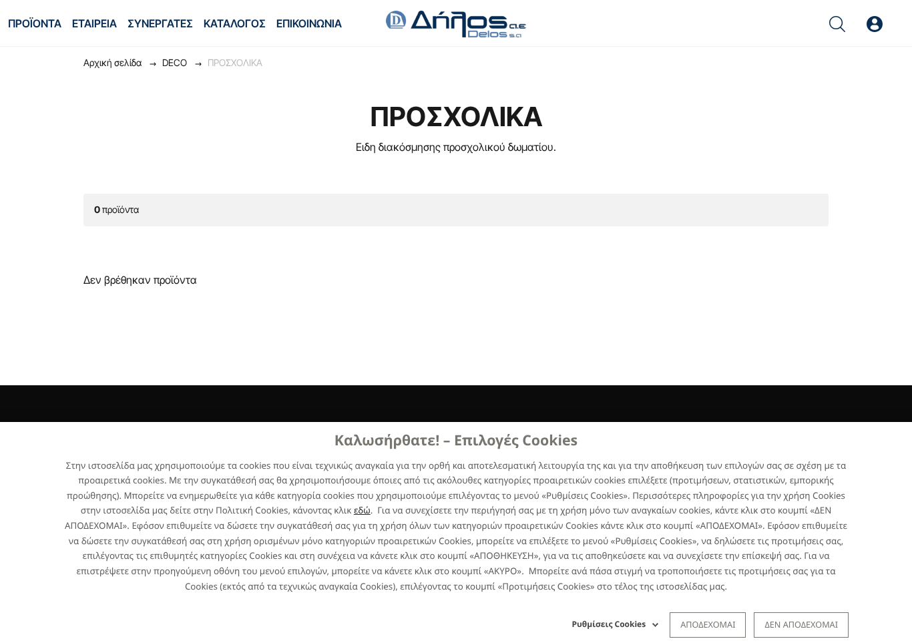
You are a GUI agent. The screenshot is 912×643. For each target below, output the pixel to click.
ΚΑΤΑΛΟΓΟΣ (235, 23)
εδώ (362, 510)
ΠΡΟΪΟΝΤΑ (34, 23)
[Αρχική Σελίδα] (456, 22)
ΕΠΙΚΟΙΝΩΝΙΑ (309, 23)
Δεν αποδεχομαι (801, 624)
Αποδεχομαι (707, 624)
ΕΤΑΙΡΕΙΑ (94, 23)
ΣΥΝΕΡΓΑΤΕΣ (160, 23)
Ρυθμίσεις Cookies (609, 624)
